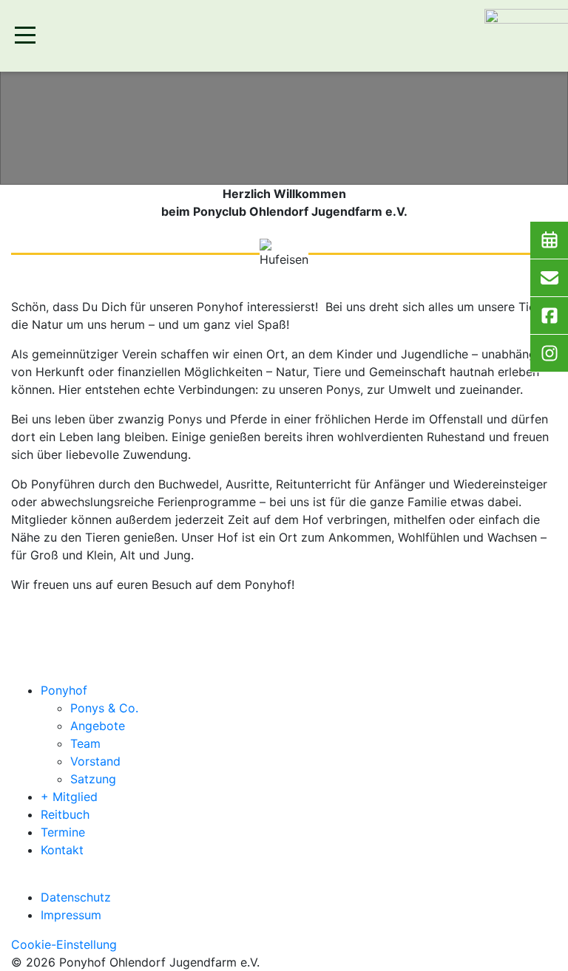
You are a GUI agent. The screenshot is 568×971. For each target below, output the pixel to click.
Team (85, 743)
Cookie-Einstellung (64, 944)
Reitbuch (65, 814)
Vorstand (95, 761)
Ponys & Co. (104, 708)
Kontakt (62, 849)
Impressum (71, 914)
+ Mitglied (69, 796)
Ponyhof (64, 690)
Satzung (93, 778)
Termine (63, 832)
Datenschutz (76, 897)
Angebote (97, 725)
